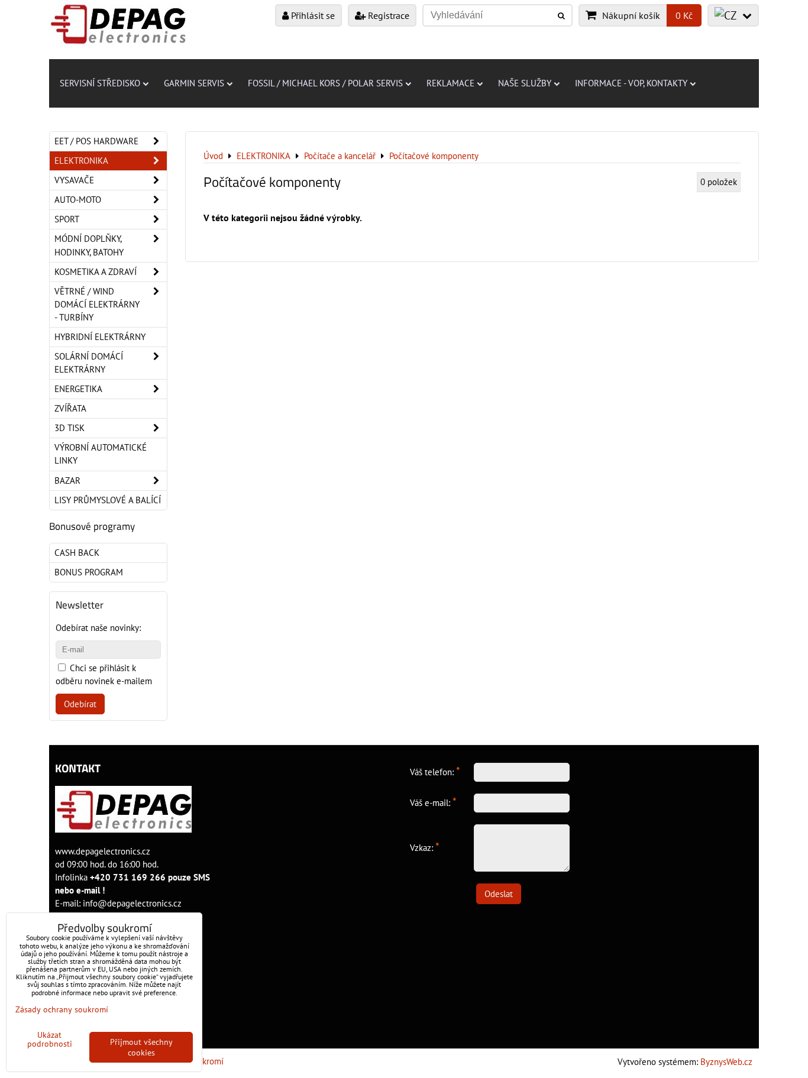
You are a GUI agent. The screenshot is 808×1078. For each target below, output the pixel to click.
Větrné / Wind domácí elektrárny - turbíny (97, 304)
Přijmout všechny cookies (141, 1047)
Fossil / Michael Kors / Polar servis (325, 83)
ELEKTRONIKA (81, 160)
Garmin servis (194, 83)
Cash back (76, 552)
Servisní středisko (100, 83)
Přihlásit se (312, 15)
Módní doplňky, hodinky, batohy (89, 245)
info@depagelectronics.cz (132, 903)
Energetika (78, 388)
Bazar (67, 480)
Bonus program (88, 572)
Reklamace (450, 83)
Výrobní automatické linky (100, 454)
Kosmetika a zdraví (95, 271)
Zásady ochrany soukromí (61, 1009)
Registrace (387, 15)
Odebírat (80, 704)
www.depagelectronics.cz (102, 851)
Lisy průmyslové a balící (107, 500)
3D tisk (69, 427)
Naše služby (524, 83)
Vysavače (74, 180)
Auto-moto (77, 199)
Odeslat (498, 893)
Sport (66, 219)
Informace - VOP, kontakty (631, 83)
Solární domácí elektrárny (88, 363)
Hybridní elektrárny (100, 336)
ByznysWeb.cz (726, 1061)
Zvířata (70, 408)
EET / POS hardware (96, 141)
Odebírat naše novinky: (98, 627)
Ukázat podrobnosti (49, 1039)
